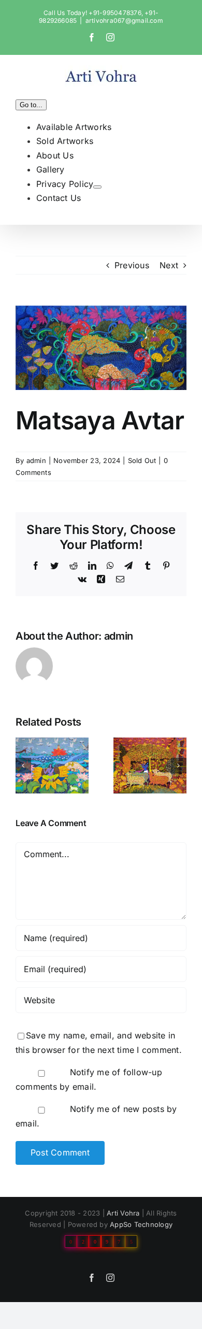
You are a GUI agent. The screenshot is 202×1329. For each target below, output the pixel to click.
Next (169, 265)
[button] (23, 765)
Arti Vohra (123, 1213)
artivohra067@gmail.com (124, 20)
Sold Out (142, 460)
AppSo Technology (141, 1224)
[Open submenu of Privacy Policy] (97, 187)
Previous (131, 265)
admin (36, 460)
